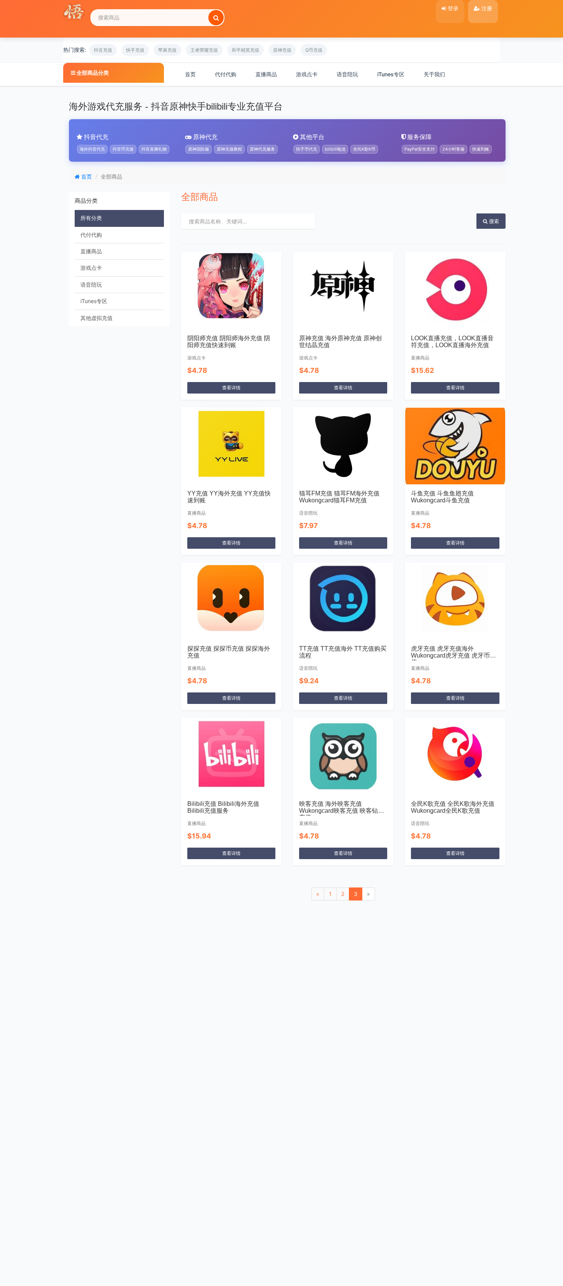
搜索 (493, 221)
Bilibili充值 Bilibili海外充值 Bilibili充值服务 (223, 807)
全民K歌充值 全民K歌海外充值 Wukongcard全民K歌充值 (452, 807)
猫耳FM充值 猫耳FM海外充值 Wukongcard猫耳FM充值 (339, 497)
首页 (190, 74)
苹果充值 (167, 50)
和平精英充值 (245, 50)
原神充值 (282, 50)
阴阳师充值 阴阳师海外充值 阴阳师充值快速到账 (228, 341)
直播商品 (266, 74)
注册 (486, 8)
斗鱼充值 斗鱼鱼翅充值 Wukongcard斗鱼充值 (442, 497)
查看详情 (231, 387)
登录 (452, 8)
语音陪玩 (347, 74)
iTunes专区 (390, 74)
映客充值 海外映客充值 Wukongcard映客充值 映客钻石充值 (341, 810)
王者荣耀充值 (204, 50)
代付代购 (225, 74)
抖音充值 (103, 50)
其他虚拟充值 (96, 318)
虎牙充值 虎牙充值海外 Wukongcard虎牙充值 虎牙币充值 (453, 655)
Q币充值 (313, 50)
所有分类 (91, 218)
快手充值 (135, 50)
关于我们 (434, 74)
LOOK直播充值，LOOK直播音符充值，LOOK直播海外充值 (452, 341)
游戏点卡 (307, 74)
